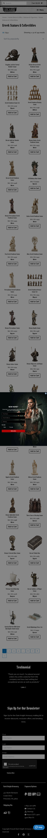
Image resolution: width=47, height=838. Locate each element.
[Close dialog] (46, 393)
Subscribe (13, 430)
